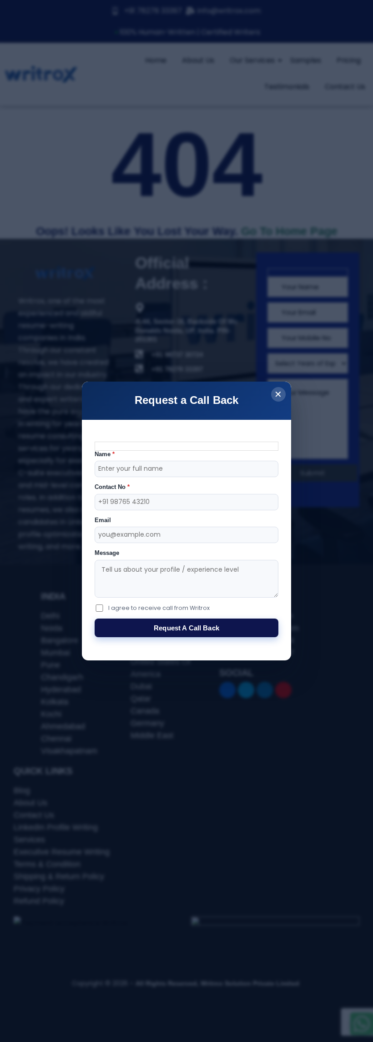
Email (103, 520)
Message (107, 552)
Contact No (112, 486)
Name (105, 454)
